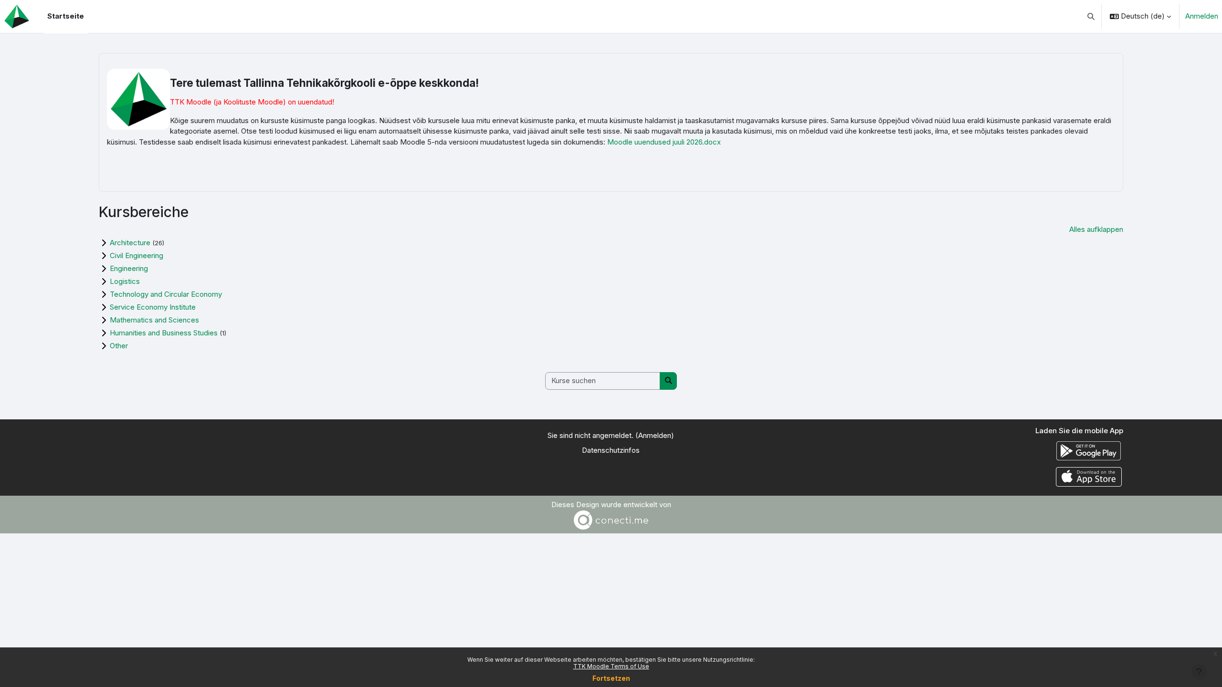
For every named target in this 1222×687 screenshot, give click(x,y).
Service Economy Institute (153, 307)
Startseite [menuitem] (65, 16)
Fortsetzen (611, 678)
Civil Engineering (136, 255)
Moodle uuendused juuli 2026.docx (664, 141)
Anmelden (1201, 16)
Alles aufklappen (1096, 229)
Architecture (130, 242)
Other (119, 345)
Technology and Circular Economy (166, 294)
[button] (1091, 16)
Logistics (125, 281)
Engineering (129, 268)
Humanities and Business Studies (164, 332)
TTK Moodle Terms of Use (611, 666)
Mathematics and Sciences (154, 319)
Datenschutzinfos (611, 450)
